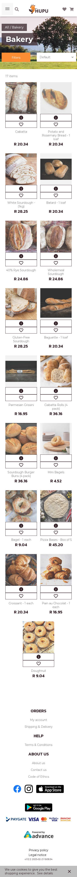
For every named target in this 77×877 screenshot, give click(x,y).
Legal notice (37, 855)
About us (38, 763)
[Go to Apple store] (50, 789)
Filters (16, 57)
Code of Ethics (38, 777)
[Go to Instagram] (29, 789)
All (7, 27)
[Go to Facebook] (17, 789)
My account (38, 720)
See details (45, 873)
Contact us (38, 770)
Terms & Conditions (38, 745)
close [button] (69, 871)
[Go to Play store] (38, 807)
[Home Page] (38, 9)
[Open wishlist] (64, 9)
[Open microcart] (71, 9)
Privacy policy (38, 850)
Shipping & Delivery (39, 727)
